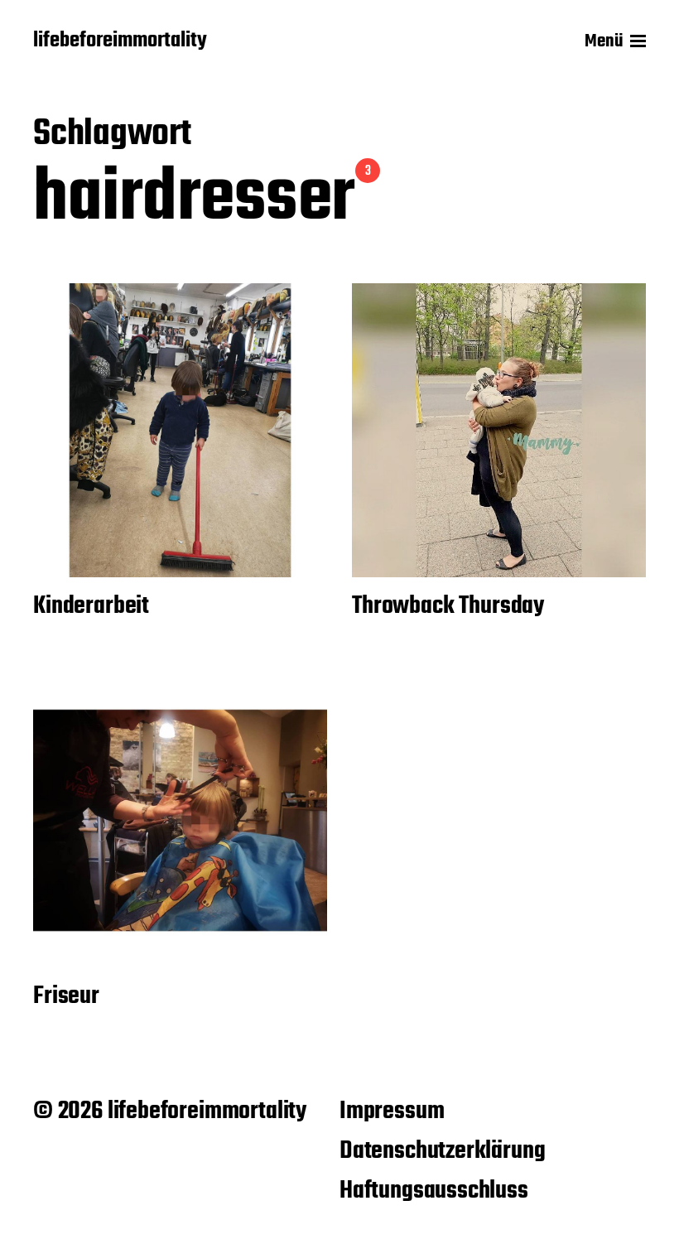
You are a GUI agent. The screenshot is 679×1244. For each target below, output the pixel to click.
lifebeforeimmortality (120, 41)
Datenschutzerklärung (442, 1151)
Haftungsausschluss (434, 1191)
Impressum (392, 1111)
